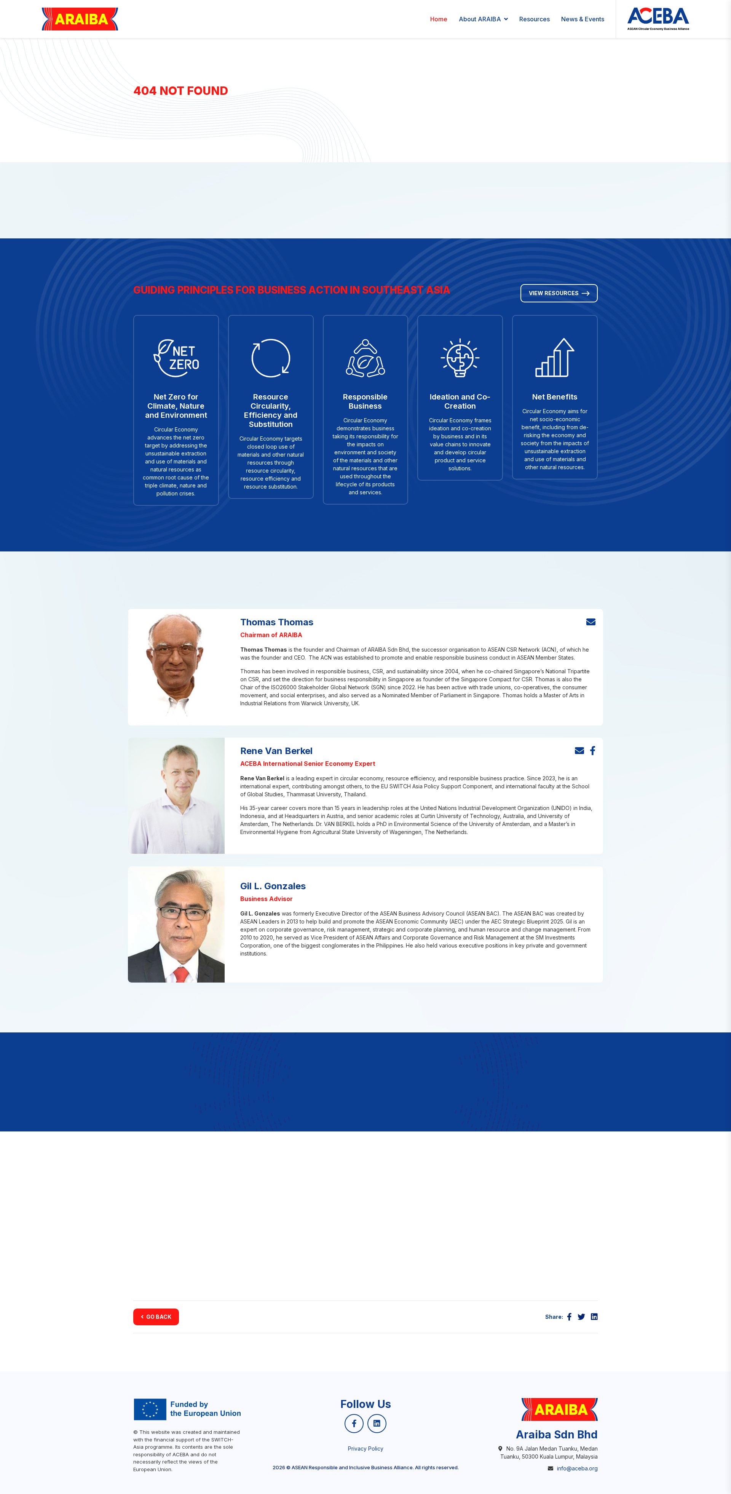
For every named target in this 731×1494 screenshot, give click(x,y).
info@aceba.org (577, 1468)
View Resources (554, 293)
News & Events (582, 19)
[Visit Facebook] (592, 750)
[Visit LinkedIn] (376, 1423)
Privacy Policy (365, 1448)
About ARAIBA (480, 19)
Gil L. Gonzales (273, 886)
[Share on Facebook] (569, 1316)
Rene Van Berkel (276, 750)
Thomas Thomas (276, 622)
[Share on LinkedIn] (594, 1316)
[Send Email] (590, 622)
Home (438, 19)
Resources (534, 19)
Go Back (158, 1316)
